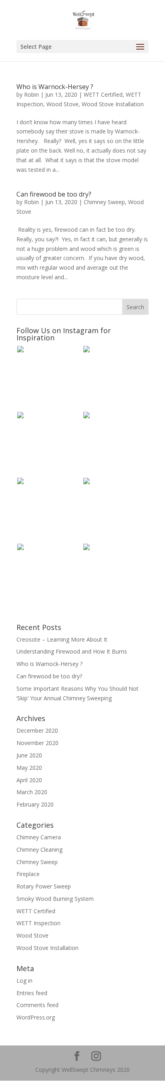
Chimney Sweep (104, 202)
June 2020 (29, 755)
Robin (31, 94)
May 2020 (29, 767)
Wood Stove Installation (113, 104)
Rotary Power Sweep (43, 886)
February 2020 (35, 804)
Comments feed (37, 1005)
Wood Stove (62, 104)
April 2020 (29, 780)
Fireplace (28, 874)
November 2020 (37, 743)
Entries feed (31, 993)
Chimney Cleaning (39, 849)
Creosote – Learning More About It (61, 639)
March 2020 (31, 792)
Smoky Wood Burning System (55, 898)
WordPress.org (35, 1017)
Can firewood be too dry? (53, 194)
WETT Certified (103, 94)
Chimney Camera (38, 837)
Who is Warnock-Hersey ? (54, 86)
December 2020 (37, 730)
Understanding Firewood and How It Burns (71, 651)
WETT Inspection (38, 923)
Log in (24, 980)
